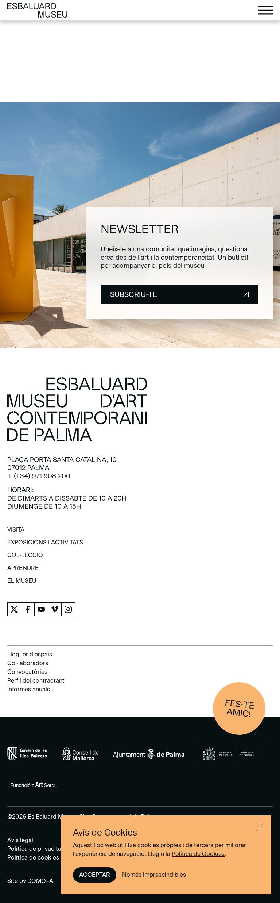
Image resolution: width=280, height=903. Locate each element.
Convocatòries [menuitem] (27, 671)
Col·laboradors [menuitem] (27, 663)
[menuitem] (15, 532)
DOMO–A (40, 880)
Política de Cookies (198, 853)
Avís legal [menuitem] (20, 840)
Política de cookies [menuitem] (33, 857)
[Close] (259, 827)
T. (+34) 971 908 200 (38, 476)
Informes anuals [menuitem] (28, 689)
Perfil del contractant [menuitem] (36, 680)
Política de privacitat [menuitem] (35, 848)
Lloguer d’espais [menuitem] (29, 654)
